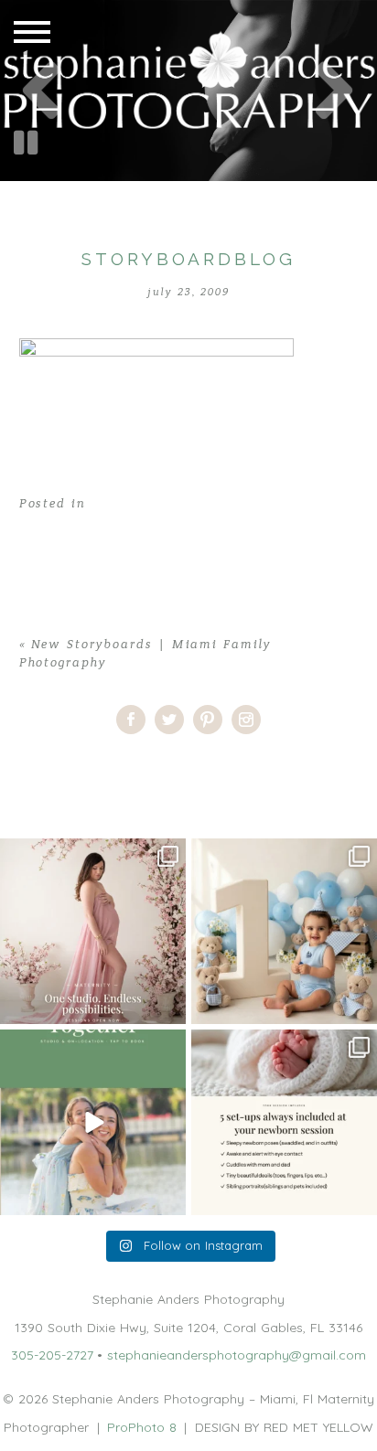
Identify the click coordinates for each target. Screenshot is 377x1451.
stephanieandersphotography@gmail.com (236, 1355)
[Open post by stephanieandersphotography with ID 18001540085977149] (284, 931)
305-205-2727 (52, 1355)
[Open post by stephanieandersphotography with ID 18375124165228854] (93, 931)
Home (18, 767)
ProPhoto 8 (142, 1427)
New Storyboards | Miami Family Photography (194, 767)
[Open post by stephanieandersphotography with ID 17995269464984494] (93, 1122)
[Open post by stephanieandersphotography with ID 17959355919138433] (284, 1122)
